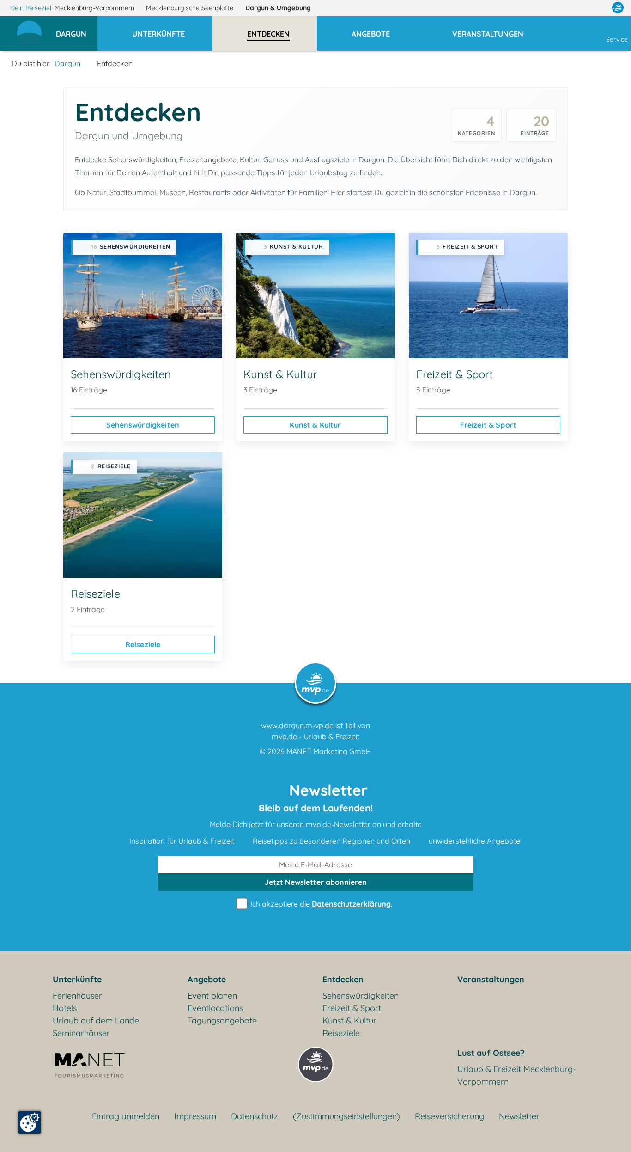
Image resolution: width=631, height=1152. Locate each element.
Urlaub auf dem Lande (96, 1020)
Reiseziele (143, 644)
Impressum (195, 1116)
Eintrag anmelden (125, 1116)
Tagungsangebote (222, 1020)
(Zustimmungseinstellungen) (346, 1116)
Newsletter (519, 1116)
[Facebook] (577, 8)
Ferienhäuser (77, 995)
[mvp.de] (618, 8)
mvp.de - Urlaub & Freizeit (315, 736)
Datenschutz (254, 1116)
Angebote (207, 979)
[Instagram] (598, 8)
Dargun (278, 8)
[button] (76, 29)
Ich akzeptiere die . (320, 903)
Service (617, 39)
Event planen (212, 995)
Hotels (65, 1008)
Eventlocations (215, 1008)
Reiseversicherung (449, 1116)
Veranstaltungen (490, 979)
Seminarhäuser (81, 1033)
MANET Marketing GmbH (328, 751)
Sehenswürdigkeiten (142, 424)
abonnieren (316, 882)
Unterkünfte (77, 979)
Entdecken (343, 979)
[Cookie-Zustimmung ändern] (29, 1122)
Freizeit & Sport (488, 424)
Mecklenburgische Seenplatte (190, 8)
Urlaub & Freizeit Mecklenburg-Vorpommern (516, 1075)
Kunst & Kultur (315, 424)
